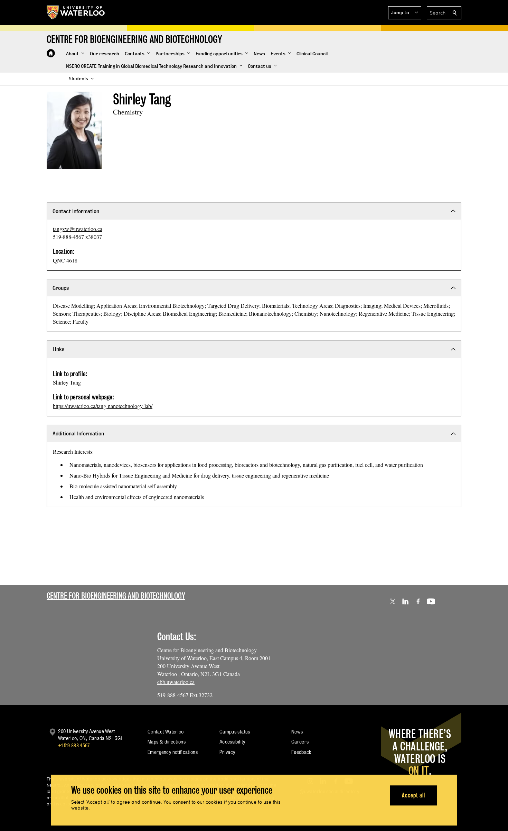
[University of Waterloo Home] (76, 12)
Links (58, 349)
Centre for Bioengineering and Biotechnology (116, 595)
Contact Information (76, 211)
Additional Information (78, 433)
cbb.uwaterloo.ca (176, 681)
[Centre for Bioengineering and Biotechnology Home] (51, 53)
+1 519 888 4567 (74, 745)
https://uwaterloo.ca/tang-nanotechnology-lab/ (102, 405)
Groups (61, 288)
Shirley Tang (67, 382)
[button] (404, 13)
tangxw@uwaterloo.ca (77, 228)
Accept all (413, 795)
